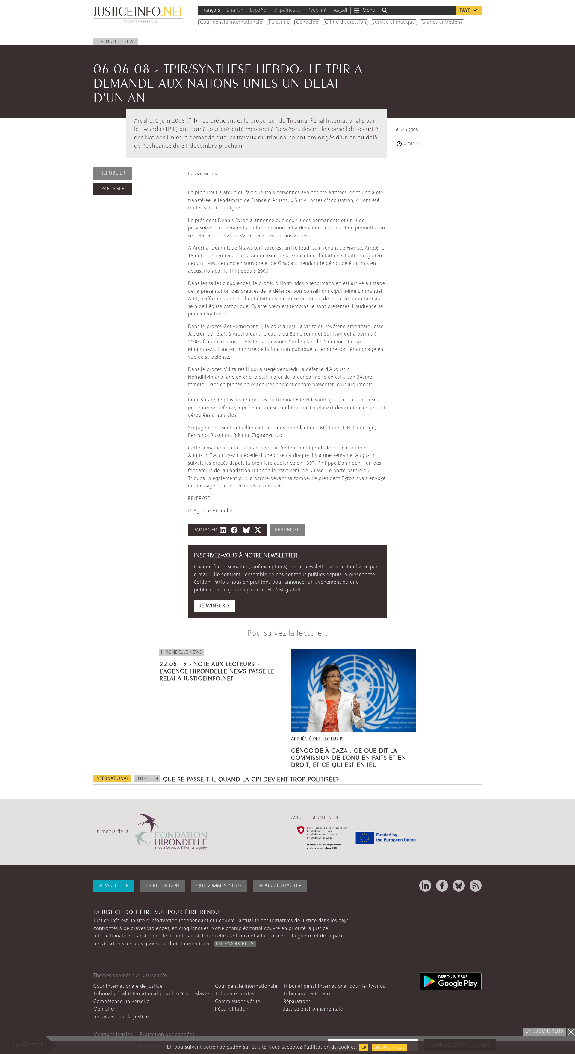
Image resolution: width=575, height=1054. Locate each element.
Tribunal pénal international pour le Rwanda (334, 986)
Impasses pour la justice (121, 1017)
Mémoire (103, 1009)
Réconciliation (232, 1009)
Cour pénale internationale (231, 22)
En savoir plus (389, 1047)
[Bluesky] (459, 886)
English (235, 10)
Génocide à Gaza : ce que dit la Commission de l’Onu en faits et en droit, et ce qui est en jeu (348, 757)
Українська (288, 10)
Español (259, 10)
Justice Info (206, 173)
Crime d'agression (345, 22)
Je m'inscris (214, 605)
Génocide (307, 22)
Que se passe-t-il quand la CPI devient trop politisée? (251, 778)
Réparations (297, 1001)
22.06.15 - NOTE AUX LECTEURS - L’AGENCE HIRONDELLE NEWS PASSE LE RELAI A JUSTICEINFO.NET (217, 670)
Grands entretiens (442, 22)
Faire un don (163, 885)
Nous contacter (280, 885)
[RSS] (476, 886)
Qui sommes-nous (219, 885)
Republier (112, 173)
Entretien (147, 778)
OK (363, 1047)
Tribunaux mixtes (234, 993)
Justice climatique (394, 22)
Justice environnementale (313, 1009)
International (112, 778)
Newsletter (114, 885)
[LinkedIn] (425, 886)
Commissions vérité (237, 1001)
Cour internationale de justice (128, 986)
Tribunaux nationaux (307, 993)
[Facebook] (442, 886)
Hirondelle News (115, 41)
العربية (340, 10)
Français (210, 10)
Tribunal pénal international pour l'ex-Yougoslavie (151, 993)
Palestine (279, 22)
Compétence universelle (121, 1001)
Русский (317, 10)
